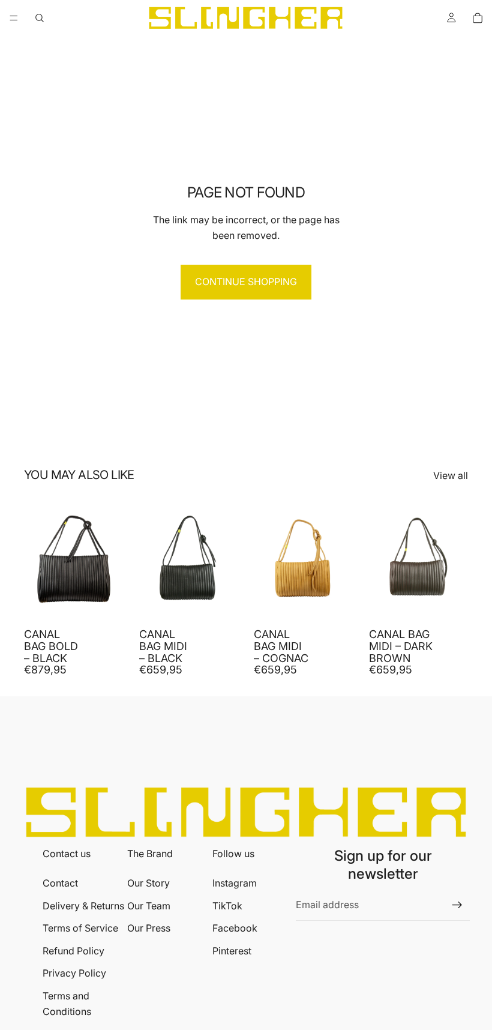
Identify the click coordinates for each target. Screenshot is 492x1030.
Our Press (148, 928)
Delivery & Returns (83, 906)
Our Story (148, 883)
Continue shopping (246, 282)
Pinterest (231, 951)
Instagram (234, 883)
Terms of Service (80, 928)
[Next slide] (110, 560)
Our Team (148, 906)
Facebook (234, 928)
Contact (60, 883)
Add (115, 603)
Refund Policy (73, 951)
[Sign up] (457, 905)
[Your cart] (477, 18)
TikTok (227, 906)
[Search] (39, 18)
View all (450, 475)
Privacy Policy (74, 973)
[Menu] (14, 18)
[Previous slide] (37, 560)
